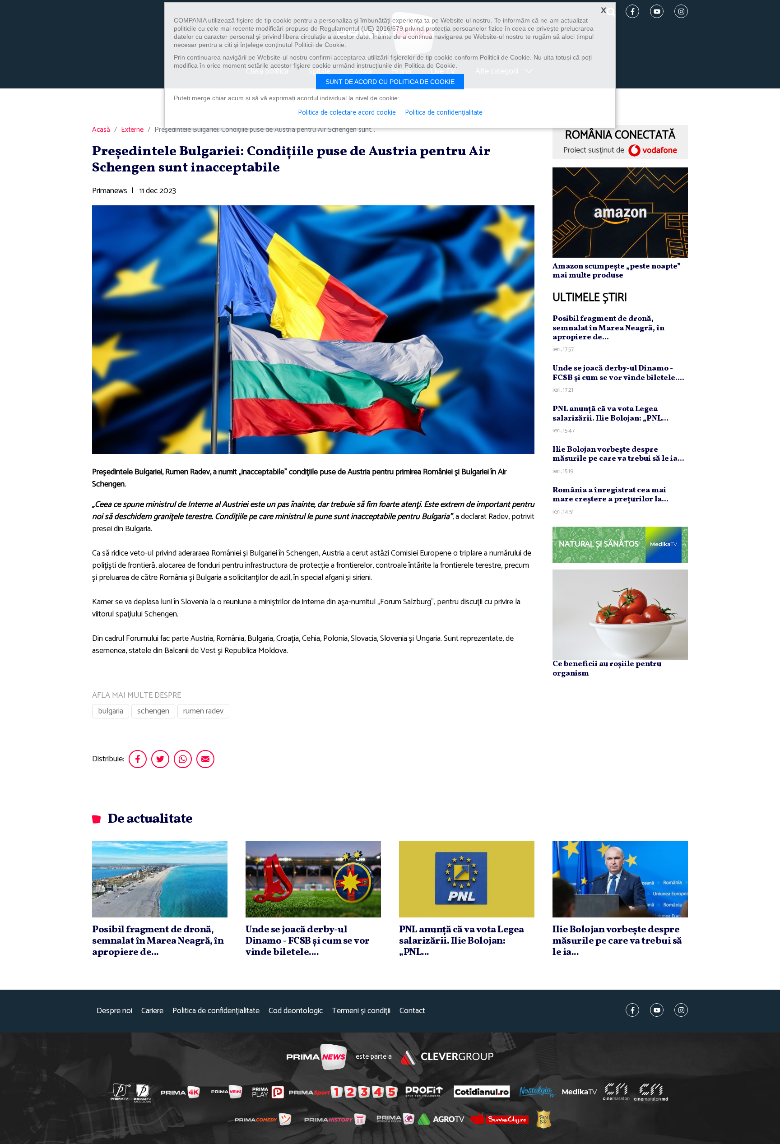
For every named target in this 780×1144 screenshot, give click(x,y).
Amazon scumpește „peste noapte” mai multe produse (616, 271)
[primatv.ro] (121, 1092)
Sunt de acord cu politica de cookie (390, 81)
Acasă (101, 130)
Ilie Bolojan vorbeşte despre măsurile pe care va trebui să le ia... (618, 454)
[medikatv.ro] (579, 1091)
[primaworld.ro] (395, 1119)
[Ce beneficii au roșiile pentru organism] (620, 614)
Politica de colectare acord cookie (347, 113)
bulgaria (110, 711)
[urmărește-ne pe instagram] (681, 1010)
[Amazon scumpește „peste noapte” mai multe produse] (620, 212)
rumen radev (203, 711)
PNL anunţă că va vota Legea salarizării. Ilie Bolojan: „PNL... (610, 413)
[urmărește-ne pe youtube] (657, 1010)
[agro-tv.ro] (441, 1119)
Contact (412, 1011)
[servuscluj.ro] (499, 1119)
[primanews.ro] (227, 1091)
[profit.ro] (424, 1092)
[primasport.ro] (343, 1092)
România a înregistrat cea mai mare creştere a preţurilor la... (610, 495)
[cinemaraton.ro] (616, 1091)
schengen (153, 711)
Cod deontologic (296, 1011)
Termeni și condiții (361, 1011)
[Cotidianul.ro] (481, 1092)
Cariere (152, 1011)
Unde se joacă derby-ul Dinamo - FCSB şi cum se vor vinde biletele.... (618, 373)
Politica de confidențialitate (216, 1011)
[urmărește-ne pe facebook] (632, 1010)
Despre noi (114, 1011)
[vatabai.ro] (543, 1119)
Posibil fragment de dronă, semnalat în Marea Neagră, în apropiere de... (608, 328)
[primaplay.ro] (268, 1092)
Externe (132, 130)
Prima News (317, 1057)
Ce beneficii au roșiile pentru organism (606, 668)
